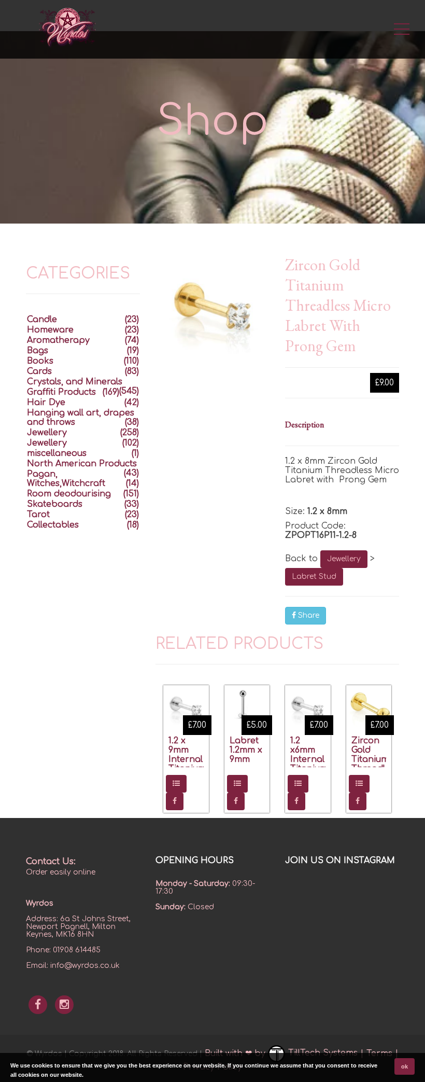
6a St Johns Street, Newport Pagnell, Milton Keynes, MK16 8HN (78, 926)
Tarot (38, 514)
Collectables (53, 525)
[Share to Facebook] (174, 801)
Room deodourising (69, 493)
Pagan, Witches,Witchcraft (66, 478)
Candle (42, 319)
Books (40, 361)
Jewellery (344, 559)
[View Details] (176, 784)
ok (404, 1066)
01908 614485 (77, 950)
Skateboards (54, 504)
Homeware (50, 330)
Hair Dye (46, 402)
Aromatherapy (58, 340)
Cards (39, 371)
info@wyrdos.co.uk (85, 965)
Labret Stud (314, 576)
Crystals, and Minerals (74, 381)
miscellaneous (57, 453)
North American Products (82, 463)
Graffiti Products (61, 392)
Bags (37, 350)
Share (307, 615)
